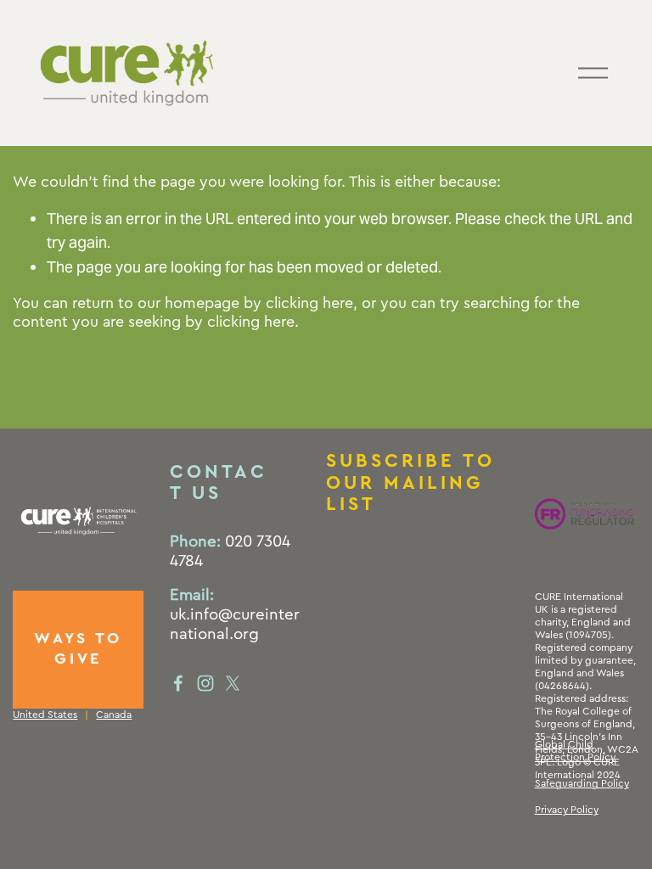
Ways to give (78, 649)
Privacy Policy (567, 810)
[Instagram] (205, 683)
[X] (232, 683)
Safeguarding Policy (582, 783)
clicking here (309, 303)
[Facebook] (178, 683)
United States (45, 714)
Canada (114, 714)
